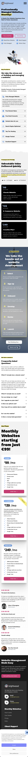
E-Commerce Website (11, 211)
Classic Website (9, 192)
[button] (26, 731)
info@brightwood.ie (14, 697)
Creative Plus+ (9, 230)
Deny (14, 749)
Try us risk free (7, 36)
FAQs (6, 721)
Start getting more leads (10, 676)
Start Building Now (13, 342)
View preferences (14, 753)
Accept (14, 745)
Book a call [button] (13, 347)
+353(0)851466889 (14, 703)
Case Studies (8, 715)
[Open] (25, 3)
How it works (8, 712)
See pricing (20, 36)
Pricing (6, 718)
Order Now (13, 491)
